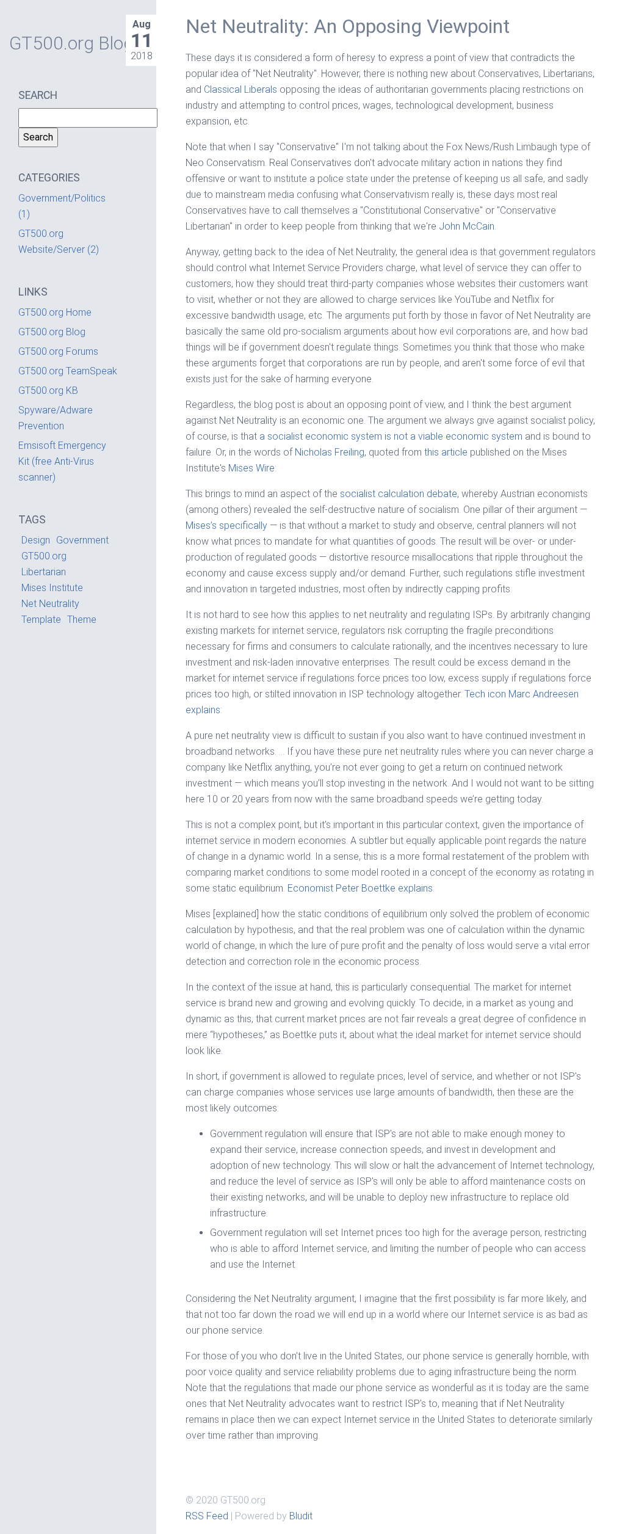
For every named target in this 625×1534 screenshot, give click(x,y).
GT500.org (44, 556)
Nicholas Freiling (329, 452)
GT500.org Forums (58, 351)
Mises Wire (251, 468)
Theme (81, 619)
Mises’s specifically (226, 525)
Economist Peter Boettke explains (360, 888)
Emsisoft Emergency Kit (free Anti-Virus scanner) (62, 461)
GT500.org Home (55, 312)
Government (82, 540)
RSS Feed (207, 1516)
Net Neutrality (50, 603)
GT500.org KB (48, 390)
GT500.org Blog (51, 332)
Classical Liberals (240, 89)
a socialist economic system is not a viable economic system (390, 436)
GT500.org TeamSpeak (67, 371)
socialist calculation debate (398, 494)
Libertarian (43, 572)
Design (35, 540)
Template (41, 619)
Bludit (300, 1516)
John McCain (466, 226)
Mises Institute (52, 588)
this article (446, 452)
